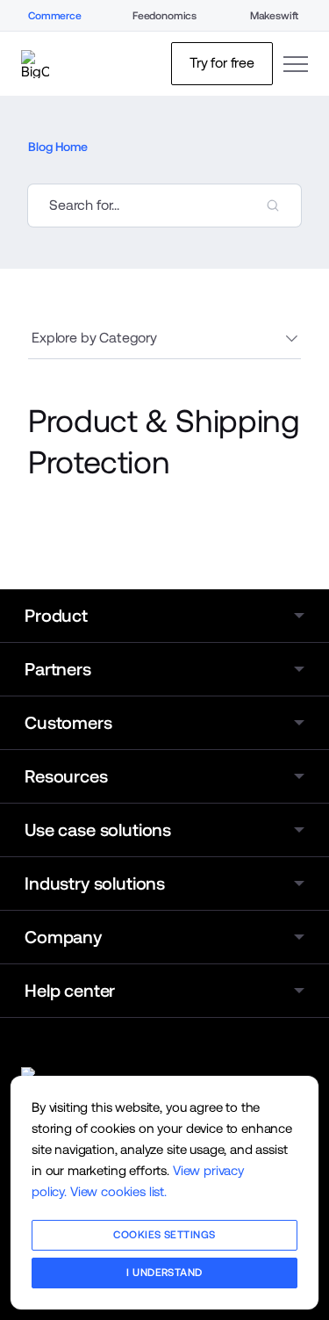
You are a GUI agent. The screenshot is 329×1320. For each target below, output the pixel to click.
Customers (68, 722)
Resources (66, 776)
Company (63, 937)
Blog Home (58, 147)
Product (56, 615)
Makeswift (274, 16)
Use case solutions (98, 829)
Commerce (55, 16)
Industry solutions (95, 883)
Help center (70, 990)
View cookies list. (118, 1191)
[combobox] (164, 205)
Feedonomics (164, 16)
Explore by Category (94, 337)
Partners (58, 669)
